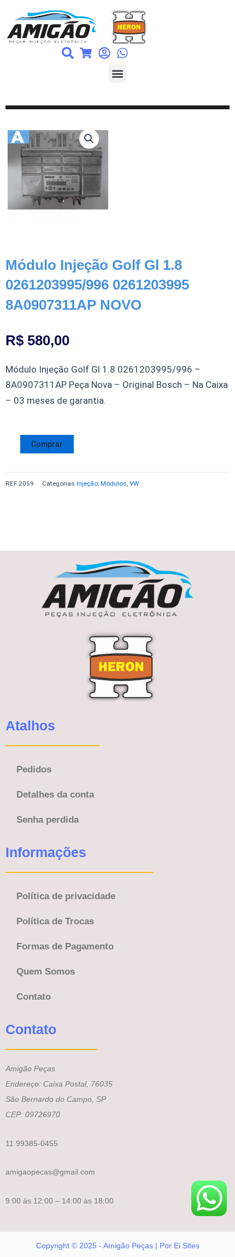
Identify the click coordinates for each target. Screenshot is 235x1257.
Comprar (47, 444)
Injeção (87, 483)
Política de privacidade (65, 896)
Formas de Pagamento (65, 946)
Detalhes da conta (55, 794)
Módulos (114, 483)
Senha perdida (47, 820)
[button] (118, 73)
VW (134, 483)
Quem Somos (45, 971)
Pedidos (33, 769)
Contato (33, 997)
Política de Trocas (55, 921)
